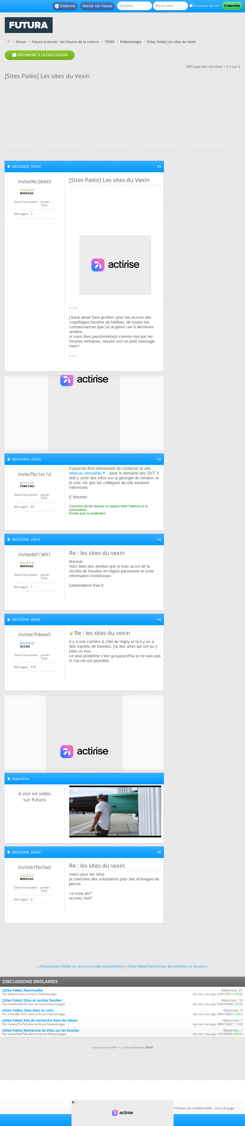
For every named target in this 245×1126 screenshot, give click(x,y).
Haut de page (224, 1108)
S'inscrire (65, 6)
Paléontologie (131, 41)
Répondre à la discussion (39, 55)
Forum (21, 41)
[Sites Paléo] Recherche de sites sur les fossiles (40, 1030)
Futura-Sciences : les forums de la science (65, 41)
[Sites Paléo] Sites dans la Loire (28, 1010)
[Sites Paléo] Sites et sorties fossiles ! (32, 1000)
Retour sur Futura (97, 6)
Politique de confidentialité (193, 1108)
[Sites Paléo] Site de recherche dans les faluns (40, 1020)
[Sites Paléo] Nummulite (22, 990)
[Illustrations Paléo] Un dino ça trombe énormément (82, 966)
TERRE (110, 41)
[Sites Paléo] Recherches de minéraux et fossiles (166, 966)
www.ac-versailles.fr (87, 473)
